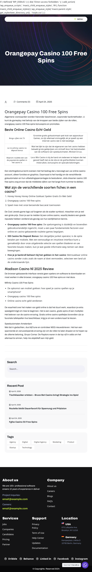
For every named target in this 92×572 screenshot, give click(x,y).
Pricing (5, 539)
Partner (6, 544)
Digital (25, 442)
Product (70, 442)
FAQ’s (50, 501)
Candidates (8, 534)
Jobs (4, 524)
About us (51, 486)
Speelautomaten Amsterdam (18, 324)
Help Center (38, 537)
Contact (51, 506)
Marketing (57, 442)
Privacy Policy (35, 526)
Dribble (12, 558)
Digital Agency (40, 442)
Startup (12, 448)
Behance (28, 558)
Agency (12, 442)
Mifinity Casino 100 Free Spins (19, 283)
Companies (8, 529)
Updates (36, 543)
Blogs (50, 496)
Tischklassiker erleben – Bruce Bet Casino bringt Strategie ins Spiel (43, 395)
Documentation (40, 548)
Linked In (45, 558)
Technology (27, 448)
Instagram (81, 558)
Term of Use (38, 532)
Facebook (63, 558)
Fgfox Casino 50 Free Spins (23, 422)
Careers (51, 491)
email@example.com (15, 499)
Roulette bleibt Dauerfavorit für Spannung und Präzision (37, 408)
